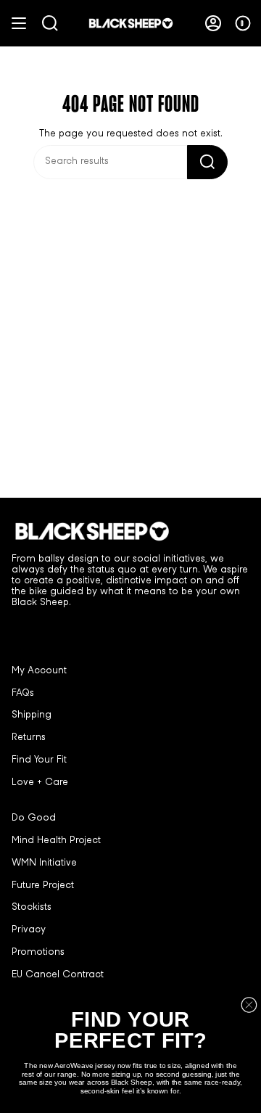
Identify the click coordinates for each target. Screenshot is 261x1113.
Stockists (31, 907)
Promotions (38, 952)
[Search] (207, 162)
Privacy (29, 930)
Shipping (31, 715)
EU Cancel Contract (58, 975)
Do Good (34, 818)
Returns (29, 738)
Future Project (43, 886)
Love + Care (40, 783)
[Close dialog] (249, 1005)
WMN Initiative (44, 863)
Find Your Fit (39, 760)
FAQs (23, 693)
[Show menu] (18, 23)
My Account (39, 671)
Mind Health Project (56, 841)
